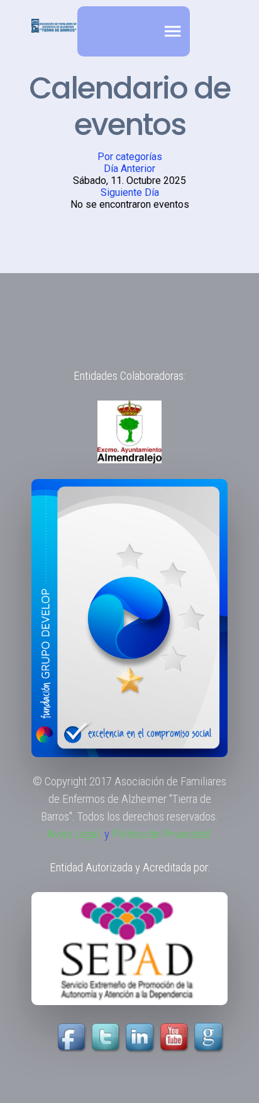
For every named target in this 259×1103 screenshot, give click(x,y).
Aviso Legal (73, 834)
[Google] (210, 1037)
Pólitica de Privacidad (160, 834)
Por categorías (129, 157)
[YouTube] (158, 1037)
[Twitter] (107, 1037)
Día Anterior (129, 169)
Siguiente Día (130, 192)
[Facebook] (73, 1037)
